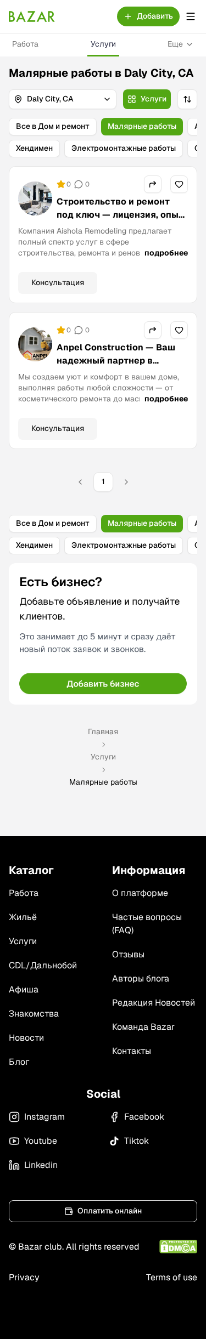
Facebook (144, 1116)
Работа (25, 44)
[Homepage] (32, 16)
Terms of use (171, 1277)
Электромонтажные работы (123, 148)
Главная (103, 731)
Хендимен (34, 148)
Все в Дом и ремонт (53, 126)
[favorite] (179, 184)
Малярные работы (142, 126)
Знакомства (34, 1013)
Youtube (40, 1141)
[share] (153, 184)
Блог (19, 1062)
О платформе (140, 893)
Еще (175, 44)
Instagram (44, 1116)
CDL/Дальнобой (43, 965)
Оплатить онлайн (109, 1211)
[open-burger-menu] (190, 16)
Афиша (23, 989)
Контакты (131, 1051)
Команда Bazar (143, 1026)
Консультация (57, 282)
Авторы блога (140, 978)
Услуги (103, 44)
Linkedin (41, 1165)
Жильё (23, 917)
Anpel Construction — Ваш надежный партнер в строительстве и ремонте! (116, 360)
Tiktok (136, 1141)
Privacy (24, 1277)
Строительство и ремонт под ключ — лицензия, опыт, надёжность (121, 215)
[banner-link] (103, 634)
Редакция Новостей (153, 1002)
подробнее (166, 253)
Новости (26, 1037)
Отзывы (128, 954)
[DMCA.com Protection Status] (178, 1246)
